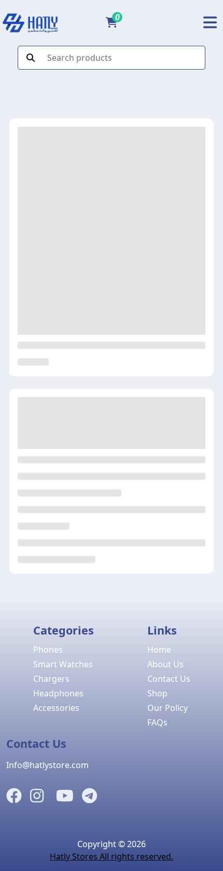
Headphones (58, 693)
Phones (48, 649)
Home (159, 649)
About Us (165, 664)
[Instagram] (37, 796)
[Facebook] (14, 796)
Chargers (51, 678)
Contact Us (168, 678)
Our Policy (167, 708)
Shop (157, 693)
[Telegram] (89, 796)
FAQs (157, 722)
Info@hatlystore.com (47, 765)
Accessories (56, 708)
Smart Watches (63, 664)
